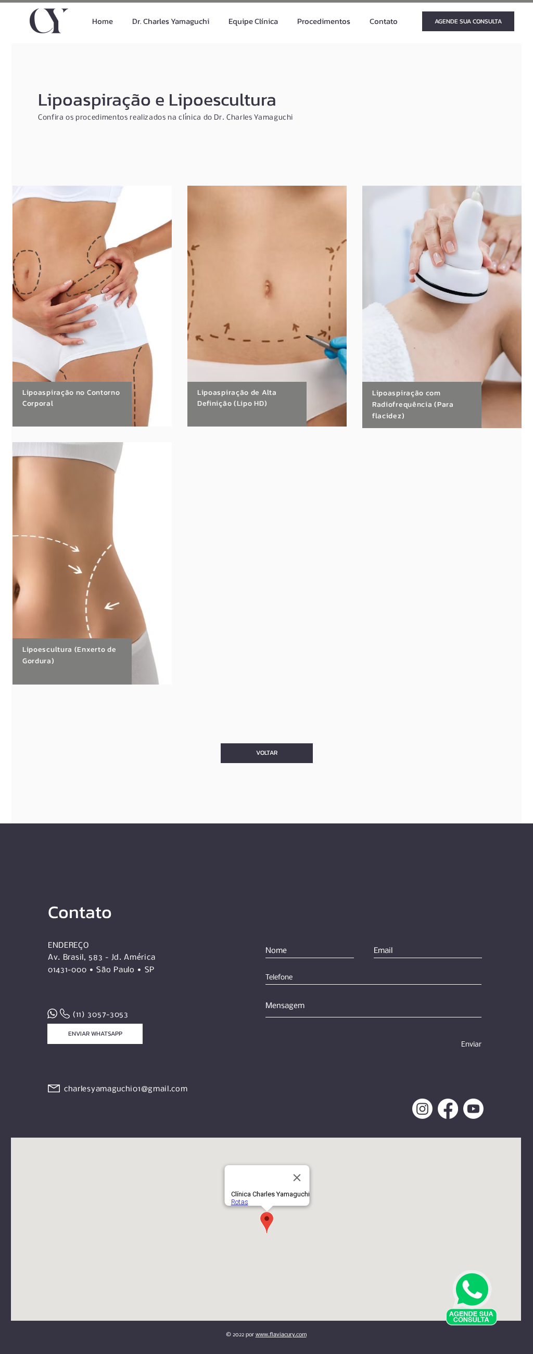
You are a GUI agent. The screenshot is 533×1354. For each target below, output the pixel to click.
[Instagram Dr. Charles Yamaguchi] (422, 1109)
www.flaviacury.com (281, 1335)
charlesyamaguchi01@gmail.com (126, 1089)
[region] (92, 306)
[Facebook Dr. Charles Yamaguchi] (448, 1109)
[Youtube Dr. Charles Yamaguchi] (473, 1109)
